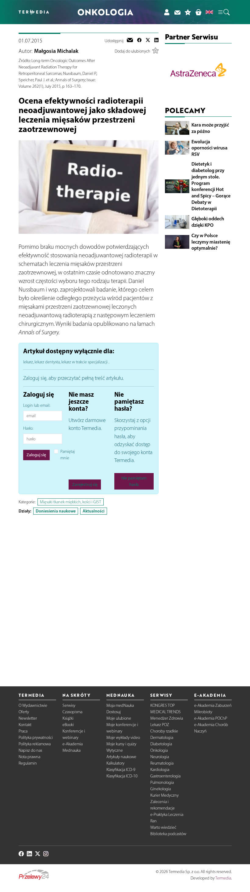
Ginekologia (160, 788)
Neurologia (159, 756)
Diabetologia (161, 744)
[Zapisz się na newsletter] (177, 12)
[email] (130, 40)
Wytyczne (114, 750)
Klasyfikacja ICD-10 (122, 776)
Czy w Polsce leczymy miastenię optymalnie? (210, 241)
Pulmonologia (162, 782)
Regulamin (28, 763)
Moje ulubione (118, 718)
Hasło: (28, 428)
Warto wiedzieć (163, 827)
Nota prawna (29, 756)
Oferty (24, 711)
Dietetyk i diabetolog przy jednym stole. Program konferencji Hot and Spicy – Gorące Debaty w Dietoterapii (210, 186)
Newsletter (28, 718)
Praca (23, 731)
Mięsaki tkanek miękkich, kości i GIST (70, 502)
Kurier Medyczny (164, 795)
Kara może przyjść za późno (210, 128)
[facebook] (139, 40)
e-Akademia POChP (210, 718)
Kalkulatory (115, 763)
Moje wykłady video (123, 737)
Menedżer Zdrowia (166, 718)
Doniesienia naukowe (56, 511)
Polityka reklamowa (35, 744)
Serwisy (68, 705)
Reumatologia (161, 763)
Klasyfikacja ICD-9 (120, 769)
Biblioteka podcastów (168, 833)
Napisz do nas (30, 750)
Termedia (223, 878)
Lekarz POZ (159, 724)
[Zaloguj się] (166, 12)
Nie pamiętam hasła (134, 481)
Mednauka (71, 750)
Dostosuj (113, 711)
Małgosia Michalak (56, 51)
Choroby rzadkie (164, 731)
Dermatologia (161, 737)
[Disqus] (89, 595)
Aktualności (94, 511)
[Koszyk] (198, 12)
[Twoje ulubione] (188, 12)
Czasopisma (72, 711)
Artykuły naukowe (121, 756)
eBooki (68, 724)
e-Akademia (72, 744)
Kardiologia (159, 769)
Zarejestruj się (85, 484)
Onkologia (159, 750)
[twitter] (148, 40)
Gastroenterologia (165, 776)
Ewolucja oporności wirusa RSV (209, 147)
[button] (223, 12)
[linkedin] (156, 40)
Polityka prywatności (36, 737)
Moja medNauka (120, 705)
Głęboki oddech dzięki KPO (207, 221)
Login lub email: (36, 405)
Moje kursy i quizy (121, 744)
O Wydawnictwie (33, 705)
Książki (67, 718)
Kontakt (25, 724)
